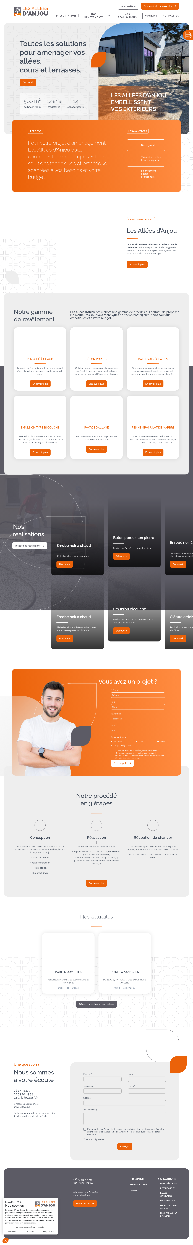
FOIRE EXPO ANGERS (125, 971)
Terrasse (118, 741)
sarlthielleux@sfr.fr (26, 1097)
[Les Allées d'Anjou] (33, 11)
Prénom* (115, 690)
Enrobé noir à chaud (73, 545)
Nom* (113, 702)
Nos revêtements (94, 16)
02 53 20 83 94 (128, 6)
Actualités (171, 16)
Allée (162, 741)
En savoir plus (137, 264)
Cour (141, 741)
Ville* (113, 725)
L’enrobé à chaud (40, 359)
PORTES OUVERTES (68, 971)
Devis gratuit (83, 1203)
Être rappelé (120, 763)
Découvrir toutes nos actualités (96, 1004)
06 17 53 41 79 (23, 1090)
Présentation (66, 16)
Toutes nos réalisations (28, 545)
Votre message (90, 1109)
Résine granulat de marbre (153, 427)
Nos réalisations (127, 16)
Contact (151, 16)
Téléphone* (116, 713)
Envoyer (124, 1146)
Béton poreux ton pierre (133, 538)
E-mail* (131, 1086)
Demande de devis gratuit (158, 6)
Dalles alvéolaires (153, 359)
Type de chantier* (119, 737)
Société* (87, 1098)
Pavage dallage (96, 427)
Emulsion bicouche (129, 609)
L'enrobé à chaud (168, 1184)
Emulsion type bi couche (40, 427)
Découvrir (27, 82)
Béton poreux (96, 359)
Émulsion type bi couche (168, 1207)
